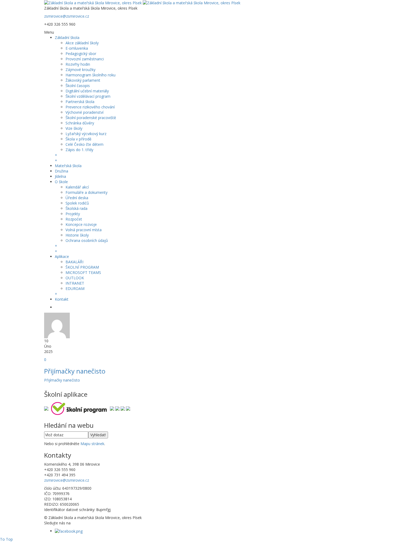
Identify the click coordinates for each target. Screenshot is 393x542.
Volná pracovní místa (84, 229)
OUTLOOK (75, 277)
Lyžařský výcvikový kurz (86, 133)
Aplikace (62, 256)
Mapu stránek (92, 443)
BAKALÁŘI (74, 261)
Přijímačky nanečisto (74, 371)
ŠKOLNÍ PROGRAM (82, 267)
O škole (61, 181)
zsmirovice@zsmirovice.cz (66, 16)
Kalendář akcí (77, 187)
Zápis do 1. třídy (79, 149)
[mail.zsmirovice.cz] (117, 408)
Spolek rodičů (77, 203)
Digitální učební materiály (87, 90)
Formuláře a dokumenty (86, 192)
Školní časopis (78, 85)
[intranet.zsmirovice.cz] (123, 408)
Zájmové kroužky (80, 69)
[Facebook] (69, 530)
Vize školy (74, 128)
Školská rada (76, 208)
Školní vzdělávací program (88, 96)
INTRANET (75, 283)
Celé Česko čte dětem (84, 144)
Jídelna (60, 176)
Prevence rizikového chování (90, 106)
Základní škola (67, 37)
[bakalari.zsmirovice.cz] (46, 408)
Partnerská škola (80, 101)
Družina (61, 171)
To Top (6, 539)
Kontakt (61, 299)
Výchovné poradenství (84, 112)
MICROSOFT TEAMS (83, 272)
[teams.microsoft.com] (112, 408)
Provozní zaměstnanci (85, 58)
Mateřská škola (68, 165)
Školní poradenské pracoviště (91, 117)
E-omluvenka (77, 48)
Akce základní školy (82, 42)
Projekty (73, 213)
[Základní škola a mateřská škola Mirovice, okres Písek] (142, 2)
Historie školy (77, 235)
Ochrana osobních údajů (87, 240)
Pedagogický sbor (81, 53)
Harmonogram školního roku (90, 74)
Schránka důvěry (80, 122)
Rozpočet (74, 219)
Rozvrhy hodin (78, 64)
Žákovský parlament (83, 80)
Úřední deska (77, 197)
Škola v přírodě (78, 139)
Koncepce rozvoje (81, 224)
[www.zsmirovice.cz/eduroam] (128, 408)
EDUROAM (75, 288)
